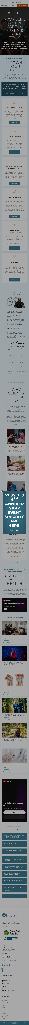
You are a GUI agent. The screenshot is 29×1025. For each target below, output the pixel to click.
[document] (14, 512)
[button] (1, 491)
